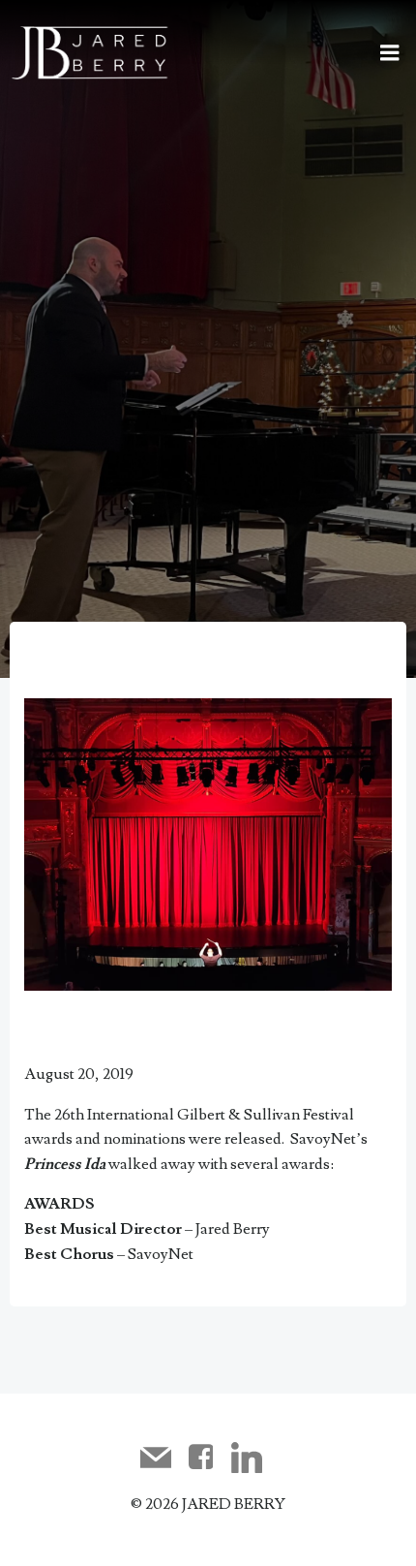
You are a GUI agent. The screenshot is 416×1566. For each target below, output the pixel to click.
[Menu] (389, 53)
